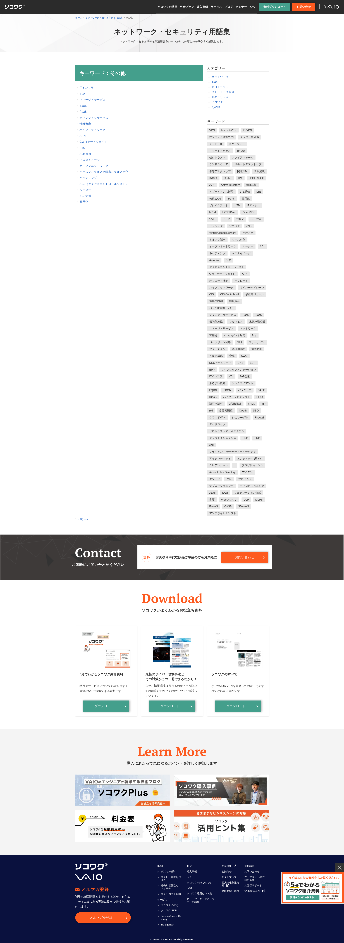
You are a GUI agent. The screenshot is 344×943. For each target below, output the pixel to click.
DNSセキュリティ (220, 362)
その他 (215, 107)
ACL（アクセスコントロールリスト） (104, 183)
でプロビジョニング (221, 485)
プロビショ (245, 479)
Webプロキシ (229, 499)
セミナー (241, 6)
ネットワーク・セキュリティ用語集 (200, 900)
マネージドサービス (92, 99)
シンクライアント (242, 383)
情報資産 (85, 123)
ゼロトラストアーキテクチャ (226, 431)
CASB (228, 506)
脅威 (232, 355)
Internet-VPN (228, 130)
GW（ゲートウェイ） (93, 141)
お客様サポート (253, 885)
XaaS (212, 492)
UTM (237, 205)
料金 (189, 865)
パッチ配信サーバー (221, 308)
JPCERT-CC (256, 178)
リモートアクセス (222, 92)
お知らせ (227, 871)
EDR (252, 362)
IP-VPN (247, 130)
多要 (212, 499)
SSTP (212, 219)
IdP (264, 403)
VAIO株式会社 (252, 891)
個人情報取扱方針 (230, 884)
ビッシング (216, 225)
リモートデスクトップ (248, 164)
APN (83, 135)
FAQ (253, 6)
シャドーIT (215, 143)
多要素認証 (226, 410)
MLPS (259, 499)
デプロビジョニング (252, 485)
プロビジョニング (252, 465)
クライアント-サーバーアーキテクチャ (232, 451)
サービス (216, 6)
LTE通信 (245, 191)
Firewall (259, 417)
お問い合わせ (244, 557)
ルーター (85, 189)
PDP (257, 437)
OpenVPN (249, 212)
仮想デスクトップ (220, 171)
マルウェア (236, 321)
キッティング (88, 177)
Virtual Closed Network (222, 232)
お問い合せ (304, 6)
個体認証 (251, 184)
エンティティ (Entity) (249, 458)
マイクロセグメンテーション (238, 369)
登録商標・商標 (230, 891)
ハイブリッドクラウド (236, 396)
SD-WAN (243, 506)
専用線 (246, 198)
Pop (254, 335)
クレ (229, 479)
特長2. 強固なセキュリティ (170, 887)
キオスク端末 (217, 239)
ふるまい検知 (217, 383)
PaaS (83, 111)
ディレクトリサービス (94, 117)
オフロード (241, 280)
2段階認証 (235, 403)
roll (211, 410)
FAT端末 (245, 376)
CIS (211, 294)
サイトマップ (229, 877)
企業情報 (227, 865)
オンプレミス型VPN (221, 136)
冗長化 (84, 201)
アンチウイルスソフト (222, 513)
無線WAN (215, 198)
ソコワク (217, 102)
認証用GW (238, 349)
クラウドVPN (217, 417)
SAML (251, 403)
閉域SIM (242, 171)
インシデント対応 (234, 335)
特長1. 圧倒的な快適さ (171, 878)
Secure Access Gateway (171, 917)
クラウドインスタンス (222, 437)
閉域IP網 (256, 349)
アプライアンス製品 (221, 191)
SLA (82, 93)
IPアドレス (253, 205)
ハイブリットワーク (92, 129)
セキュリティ (220, 97)
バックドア (244, 390)
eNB (249, 225)
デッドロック (217, 424)
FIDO (259, 396)
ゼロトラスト (220, 87)
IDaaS (215, 82)
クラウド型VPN (249, 136)
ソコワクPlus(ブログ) (199, 882)
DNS (240, 362)
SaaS (83, 105)
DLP (246, 499)
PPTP (226, 219)
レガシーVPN (240, 417)
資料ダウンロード (274, 6)
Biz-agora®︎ (167, 924)
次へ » (84, 519)
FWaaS (213, 506)
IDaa (225, 492)
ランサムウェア (218, 164)
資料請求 (249, 865)
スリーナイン (257, 342)
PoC (82, 147)
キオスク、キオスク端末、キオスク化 (104, 171)
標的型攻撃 (216, 321)
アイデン (247, 472)
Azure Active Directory (222, 472)
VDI (231, 376)
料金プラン (187, 6)
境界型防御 (216, 301)
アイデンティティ (220, 458)
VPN (212, 130)
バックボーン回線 (220, 342)
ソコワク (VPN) (169, 905)
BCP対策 (85, 195)
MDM (212, 212)
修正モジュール (254, 294)
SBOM (227, 390)
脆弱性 (213, 178)
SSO (256, 410)
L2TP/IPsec (229, 212)
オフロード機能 (218, 280)
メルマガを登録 (101, 917)
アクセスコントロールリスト (226, 266)
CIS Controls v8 (229, 294)
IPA (240, 178)
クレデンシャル (218, 465)
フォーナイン (217, 349)
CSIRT (228, 178)
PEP (245, 437)
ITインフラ (87, 87)
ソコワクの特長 (167, 6)
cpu (211, 444)
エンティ (214, 479)
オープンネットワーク (94, 165)
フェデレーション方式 (247, 492)
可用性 (213, 335)
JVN (211, 184)
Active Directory (230, 184)
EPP (212, 369)
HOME (160, 865)
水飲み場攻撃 (257, 321)
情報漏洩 (259, 171)
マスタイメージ (90, 159)
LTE (258, 191)
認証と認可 (216, 403)
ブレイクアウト (218, 205)
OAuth (243, 410)
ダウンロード (104, 706)
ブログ (229, 6)
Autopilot (85, 153)
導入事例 (202, 6)
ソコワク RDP (169, 910)
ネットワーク (220, 77)
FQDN (213, 390)
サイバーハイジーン (252, 287)
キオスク (248, 232)
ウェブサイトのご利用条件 (254, 878)
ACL (262, 246)
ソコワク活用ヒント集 (199, 893)
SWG (244, 355)
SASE (261, 390)
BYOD (241, 150)
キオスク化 (238, 239)
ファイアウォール (242, 157)
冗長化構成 (216, 355)
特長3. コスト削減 (171, 894)
